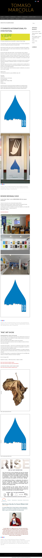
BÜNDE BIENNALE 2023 (10, 196)
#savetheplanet (3, 187)
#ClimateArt (17, 539)
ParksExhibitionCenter (11, 543)
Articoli (3, 18)
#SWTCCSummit (23, 540)
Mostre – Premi (32, 16)
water (11, 325)
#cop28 (17, 186)
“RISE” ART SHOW (7, 332)
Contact (23, 18)
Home (2, 16)
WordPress (16, 554)
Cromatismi (13, 16)
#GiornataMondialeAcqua (25, 322)
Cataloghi (25, 16)
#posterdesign (25, 186)
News (6, 186)
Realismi (18, 18)
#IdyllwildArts (14, 540)
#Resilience (18, 540)
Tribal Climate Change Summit (22, 543)
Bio (7, 18)
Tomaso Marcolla (21, 7)
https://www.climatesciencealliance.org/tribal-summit (9, 367)
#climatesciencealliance (4, 540)
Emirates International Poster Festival (22, 187)
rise (16, 543)
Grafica (12, 18)
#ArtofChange (13, 539)
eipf (15, 187)
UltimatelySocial (27, 557)
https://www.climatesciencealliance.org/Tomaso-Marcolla (9, 363)
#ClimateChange (13, 186)
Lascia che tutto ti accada (36, 31)
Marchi (19, 16)
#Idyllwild (10, 540)
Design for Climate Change (10, 187)
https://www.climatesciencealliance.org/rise (7, 362)
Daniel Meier (5, 325)
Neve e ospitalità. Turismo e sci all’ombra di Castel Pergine (36, 37)
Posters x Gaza (34, 40)
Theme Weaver (35, 554)
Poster (7, 16)
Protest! (33, 42)
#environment (18, 322)
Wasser (8, 325)
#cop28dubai (21, 186)
